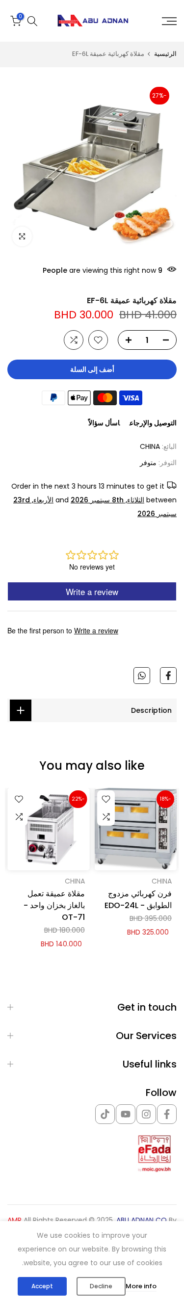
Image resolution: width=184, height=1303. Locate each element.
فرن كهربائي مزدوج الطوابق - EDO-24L (138, 899)
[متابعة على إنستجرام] (146, 1114)
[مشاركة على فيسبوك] (168, 675)
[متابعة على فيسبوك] (167, 1114)
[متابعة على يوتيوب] (125, 1114)
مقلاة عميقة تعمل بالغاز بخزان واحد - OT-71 (54, 904)
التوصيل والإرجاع (153, 423)
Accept (42, 1286)
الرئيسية (165, 54)
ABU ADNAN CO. (141, 1220)
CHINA (150, 446)
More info (141, 1286)
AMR (14, 1220)
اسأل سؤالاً (104, 423)
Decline (101, 1286)
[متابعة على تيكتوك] (105, 1114)
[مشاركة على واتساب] (141, 675)
